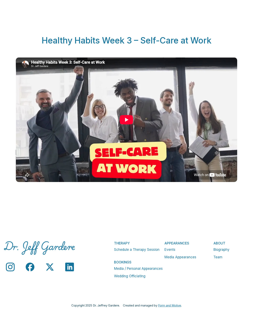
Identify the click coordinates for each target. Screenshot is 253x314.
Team (217, 257)
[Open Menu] (246, 12)
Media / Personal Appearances (138, 269)
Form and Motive (169, 305)
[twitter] (49, 267)
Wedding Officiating (129, 276)
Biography (221, 250)
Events (169, 250)
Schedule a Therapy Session (137, 250)
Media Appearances (180, 257)
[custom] (10, 267)
